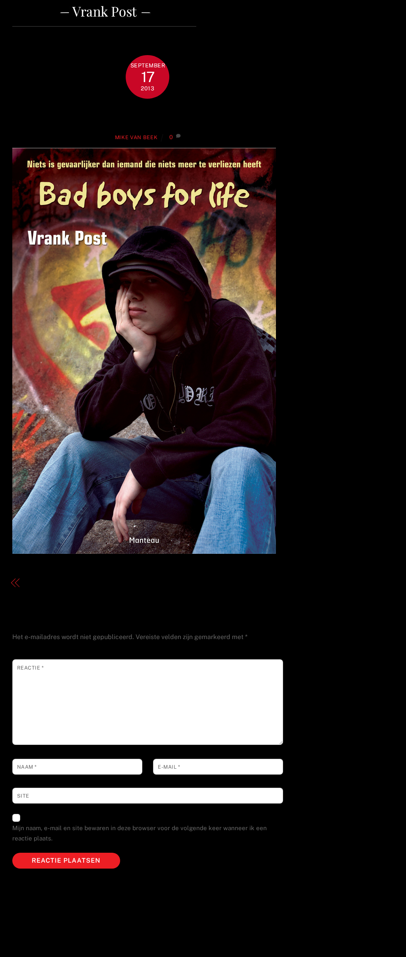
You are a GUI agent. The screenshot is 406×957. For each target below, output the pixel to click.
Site (23, 796)
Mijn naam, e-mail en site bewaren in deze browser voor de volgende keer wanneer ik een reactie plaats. (139, 833)
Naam (27, 767)
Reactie (30, 668)
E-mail (169, 767)
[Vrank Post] (104, 23)
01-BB (148, 115)
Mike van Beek (136, 137)
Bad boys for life (52, 583)
